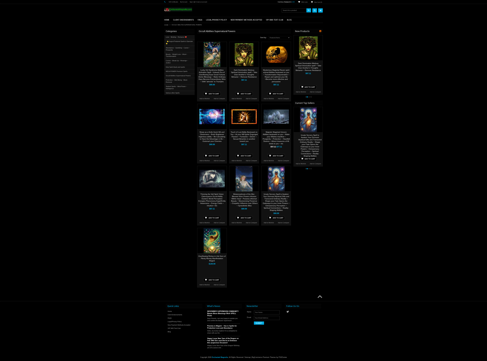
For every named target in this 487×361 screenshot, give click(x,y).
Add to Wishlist (204, 99)
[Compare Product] (314, 10)
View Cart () (318, 2)
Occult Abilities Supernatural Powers (178, 76)
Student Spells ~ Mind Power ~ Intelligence (176, 88)
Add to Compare (219, 99)
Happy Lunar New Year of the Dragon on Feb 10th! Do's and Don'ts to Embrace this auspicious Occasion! (223, 340)
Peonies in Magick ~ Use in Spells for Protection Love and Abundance (222, 327)
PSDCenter (283, 357)
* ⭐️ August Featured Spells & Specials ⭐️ (179, 42)
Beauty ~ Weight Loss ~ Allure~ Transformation (176, 55)
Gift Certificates (173, 2)
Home (166, 25)
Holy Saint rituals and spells (175, 67)
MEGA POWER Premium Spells (176, 71)
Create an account (201, 2)
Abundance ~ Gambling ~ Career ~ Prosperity (178, 49)
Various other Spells (173, 93)
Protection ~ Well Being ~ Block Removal (176, 81)
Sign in (192, 2)
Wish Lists (304, 2)
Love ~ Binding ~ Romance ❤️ (176, 37)
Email (249, 317)
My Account (183, 2)
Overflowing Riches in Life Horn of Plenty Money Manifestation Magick (212, 258)
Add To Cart (213, 94)
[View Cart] (320, 10)
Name (249, 312)
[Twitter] (287, 311)
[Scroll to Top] (319, 297)
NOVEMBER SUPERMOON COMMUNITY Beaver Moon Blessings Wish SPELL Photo (223, 313)
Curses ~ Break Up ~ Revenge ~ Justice (177, 62)
